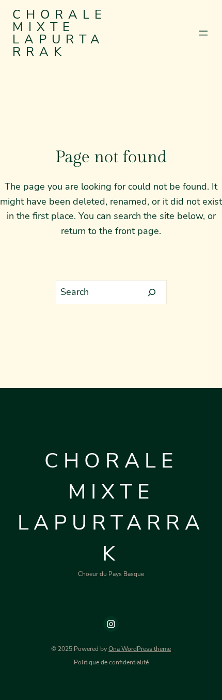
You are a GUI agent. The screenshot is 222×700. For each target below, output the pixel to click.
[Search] (152, 292)
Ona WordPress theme (139, 649)
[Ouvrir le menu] (203, 33)
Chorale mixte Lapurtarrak (59, 33)
